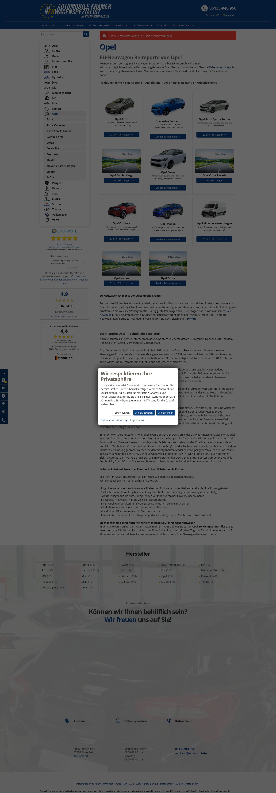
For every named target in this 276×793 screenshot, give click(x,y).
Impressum (137, 420)
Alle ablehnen (165, 412)
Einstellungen (122, 412)
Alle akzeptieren (144, 412)
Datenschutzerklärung (114, 420)
